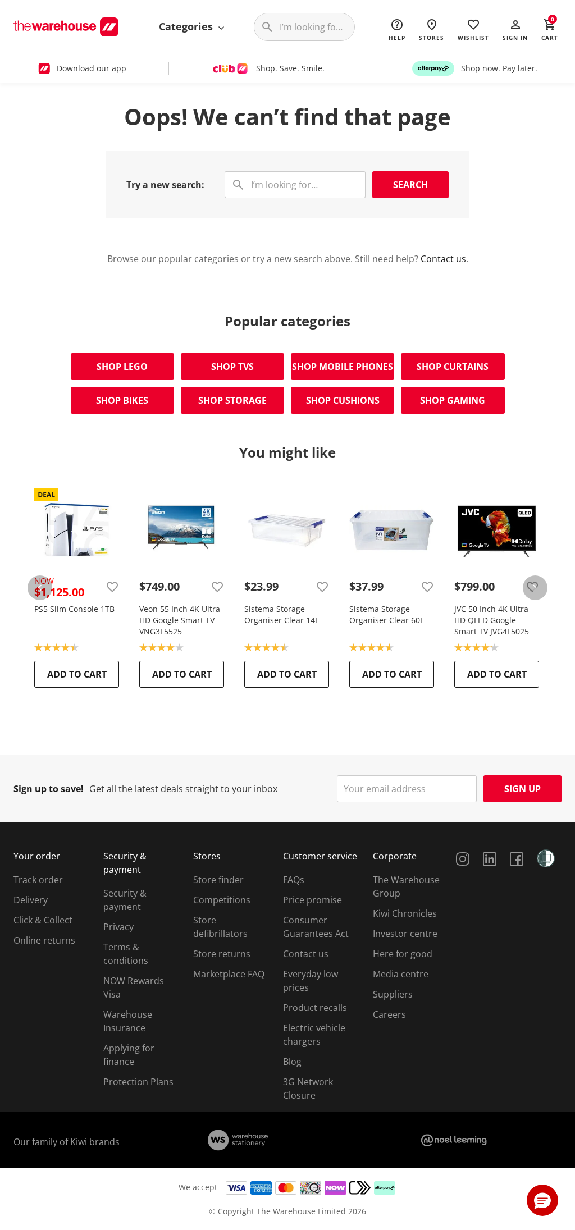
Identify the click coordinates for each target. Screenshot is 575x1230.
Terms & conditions (125, 954)
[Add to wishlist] (112, 586)
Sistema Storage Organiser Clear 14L (281, 614)
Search (410, 185)
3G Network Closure (308, 1088)
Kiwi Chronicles (405, 913)
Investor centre (405, 933)
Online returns (44, 940)
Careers (389, 1014)
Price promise (312, 900)
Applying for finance (128, 1055)
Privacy (118, 927)
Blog (292, 1061)
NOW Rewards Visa (133, 987)
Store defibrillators (220, 927)
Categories (187, 26)
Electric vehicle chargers (314, 1035)
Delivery (30, 900)
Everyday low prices (310, 981)
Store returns (221, 954)
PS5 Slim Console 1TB (74, 608)
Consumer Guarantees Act (316, 927)
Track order (38, 880)
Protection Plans (138, 1082)
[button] (515, 29)
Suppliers (393, 994)
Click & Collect (42, 920)
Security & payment (125, 900)
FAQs (293, 880)
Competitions (221, 900)
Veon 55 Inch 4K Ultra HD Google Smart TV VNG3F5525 (179, 620)
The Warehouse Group (406, 886)
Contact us (443, 259)
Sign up (522, 789)
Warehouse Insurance (127, 1021)
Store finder (218, 880)
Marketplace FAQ (228, 974)
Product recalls (315, 1008)
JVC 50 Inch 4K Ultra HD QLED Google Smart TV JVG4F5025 (491, 620)
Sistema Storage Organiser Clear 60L (386, 614)
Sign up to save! (48, 789)
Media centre (400, 974)
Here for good (402, 954)
